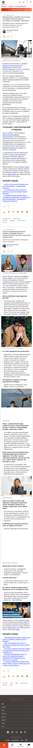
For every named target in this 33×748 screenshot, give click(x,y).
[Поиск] (27, 2)
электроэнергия (17, 218)
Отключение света (6, 218)
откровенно (6, 282)
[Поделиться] (8, 36)
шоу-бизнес (5, 683)
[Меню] (31, 2)
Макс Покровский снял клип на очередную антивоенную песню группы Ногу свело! (15, 645)
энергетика (5, 220)
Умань (11, 685)
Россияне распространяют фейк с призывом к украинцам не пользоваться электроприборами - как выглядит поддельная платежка (16, 198)
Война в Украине (21, 220)
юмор (16, 683)
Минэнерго (12, 220)
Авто (22, 740)
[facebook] (8, 732)
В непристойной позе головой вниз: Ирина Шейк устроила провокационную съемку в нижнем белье (16, 663)
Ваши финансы (15, 740)
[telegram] (21, 732)
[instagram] (12, 732)
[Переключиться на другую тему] (23, 2)
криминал (4, 685)
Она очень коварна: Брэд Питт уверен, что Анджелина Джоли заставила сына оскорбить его (16, 650)
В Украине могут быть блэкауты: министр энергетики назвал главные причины (14, 191)
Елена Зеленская (24, 683)
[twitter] (16, 732)
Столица (8, 740)
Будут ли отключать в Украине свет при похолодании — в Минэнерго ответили (15, 186)
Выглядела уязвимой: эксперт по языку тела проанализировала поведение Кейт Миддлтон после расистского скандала (14, 657)
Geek (26, 740)
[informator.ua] (3, 2)
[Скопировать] (11, 36)
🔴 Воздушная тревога (16, 9)
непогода (4, 222)
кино (11, 683)
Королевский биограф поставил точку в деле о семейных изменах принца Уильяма (16, 639)
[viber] (25, 732)
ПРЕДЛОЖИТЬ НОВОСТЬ (16, 699)
